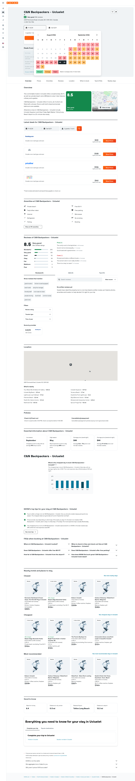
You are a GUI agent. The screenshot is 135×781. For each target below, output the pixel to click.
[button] (3, 3)
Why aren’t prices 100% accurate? (37, 767)
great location (28, 283)
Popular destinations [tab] (47, 728)
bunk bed (38, 295)
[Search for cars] (3, 16)
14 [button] (60, 53)
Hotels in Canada (54, 777)
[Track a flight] (3, 33)
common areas (47, 295)
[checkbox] (33, 331)
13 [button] (55, 53)
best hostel (28, 287)
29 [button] (64, 62)
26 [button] (51, 62)
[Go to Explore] (3, 29)
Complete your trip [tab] (32, 728)
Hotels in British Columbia (67, 777)
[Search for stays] (3, 12)
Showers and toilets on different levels (71, 258)
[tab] (39, 272)
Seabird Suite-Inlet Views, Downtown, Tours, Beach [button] (103, 677)
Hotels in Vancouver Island (82, 777)
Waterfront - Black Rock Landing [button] (81, 676)
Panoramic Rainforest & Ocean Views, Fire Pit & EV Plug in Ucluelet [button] (35, 598)
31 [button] (42, 67)
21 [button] (60, 58)
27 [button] (55, 62)
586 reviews (39, 17)
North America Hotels (42, 777)
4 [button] (46, 49)
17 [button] (42, 58)
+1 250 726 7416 (29, 22)
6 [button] (55, 49)
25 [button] (47, 62)
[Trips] (3, 38)
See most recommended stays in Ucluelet (105, 654)
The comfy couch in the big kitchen (70, 245)
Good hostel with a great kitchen (69, 250)
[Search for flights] (3, 8)
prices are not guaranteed (60, 755)
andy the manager (38, 287)
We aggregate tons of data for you (37, 764)
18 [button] (47, 58)
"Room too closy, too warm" (68, 263)
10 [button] (42, 53)
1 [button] (64, 45)
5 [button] (51, 49)
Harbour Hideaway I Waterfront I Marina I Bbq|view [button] (104, 598)
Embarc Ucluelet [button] (76, 598)
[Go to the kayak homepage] (12, 3)
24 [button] (42, 62)
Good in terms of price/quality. (68, 248)
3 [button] (42, 49)
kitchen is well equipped (41, 283)
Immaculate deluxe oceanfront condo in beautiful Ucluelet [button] (104, 637)
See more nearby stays (111, 575)
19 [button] (51, 58)
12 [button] (51, 53)
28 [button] (60, 62)
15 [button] (64, 53)
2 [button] (83, 45)
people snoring (29, 295)
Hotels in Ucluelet (33, 739)
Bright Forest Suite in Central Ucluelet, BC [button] (56, 639)
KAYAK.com (26, 777)
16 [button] (38, 58)
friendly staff (28, 291)
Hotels (33, 777)
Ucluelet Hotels (95, 777)
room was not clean (39, 291)
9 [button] (83, 49)
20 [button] (56, 58)
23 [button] (38, 62)
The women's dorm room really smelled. (71, 261)
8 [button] (64, 49)
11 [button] (46, 53)
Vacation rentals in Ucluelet (64, 739)
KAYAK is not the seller (33, 761)
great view (28, 300)
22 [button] (64, 58)
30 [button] (38, 67)
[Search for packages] (3, 20)
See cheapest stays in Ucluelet (108, 614)
